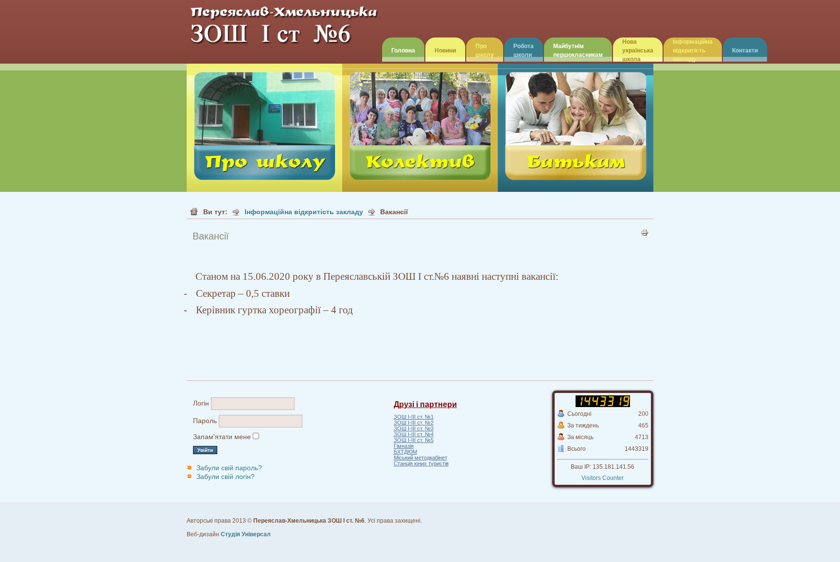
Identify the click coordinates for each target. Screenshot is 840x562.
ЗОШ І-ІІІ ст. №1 (414, 417)
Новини (445, 50)
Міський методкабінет (420, 457)
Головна (403, 50)
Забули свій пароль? (229, 468)
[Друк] (644, 234)
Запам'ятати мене (222, 437)
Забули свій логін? (225, 476)
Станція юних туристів (421, 463)
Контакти (745, 50)
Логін (201, 403)
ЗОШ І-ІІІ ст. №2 (414, 423)
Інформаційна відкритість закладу (693, 50)
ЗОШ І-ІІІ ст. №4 (414, 434)
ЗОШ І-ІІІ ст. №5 (414, 440)
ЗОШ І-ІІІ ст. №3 (414, 428)
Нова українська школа (637, 50)
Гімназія (404, 446)
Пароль (205, 421)
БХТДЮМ (405, 452)
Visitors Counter (602, 478)
